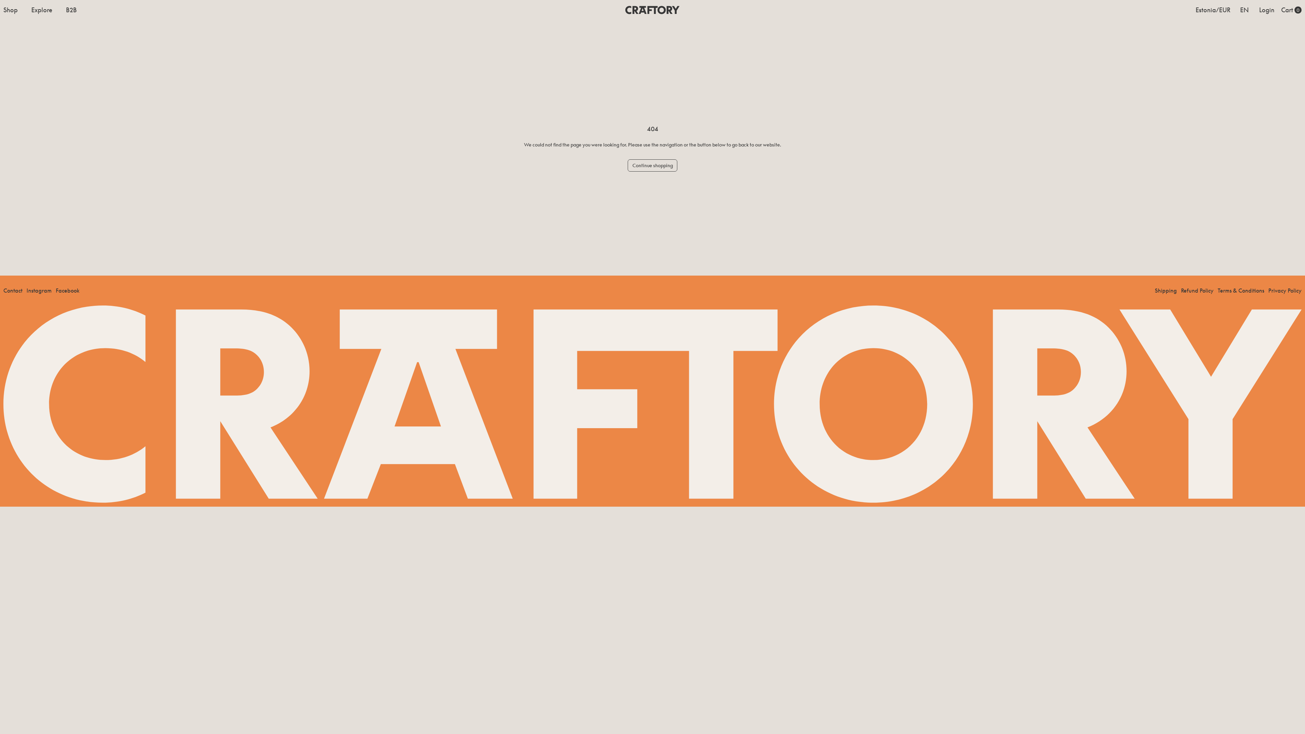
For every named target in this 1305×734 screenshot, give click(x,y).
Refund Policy (1197, 290)
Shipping (1166, 290)
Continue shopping (652, 165)
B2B (71, 10)
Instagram (39, 290)
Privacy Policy (1285, 290)
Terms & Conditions (1241, 290)
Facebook (68, 290)
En (1244, 10)
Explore (41, 10)
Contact (12, 290)
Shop (10, 10)
